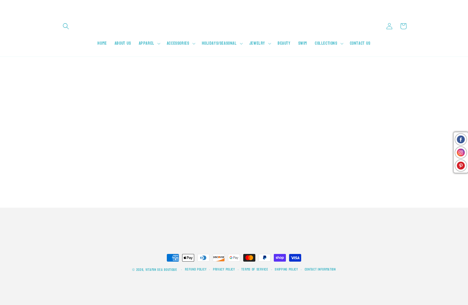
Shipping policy (286, 269)
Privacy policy (224, 269)
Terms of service (254, 269)
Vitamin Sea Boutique (161, 270)
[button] (66, 26)
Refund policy (195, 269)
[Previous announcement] (61, 6)
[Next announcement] (407, 6)
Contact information (320, 269)
